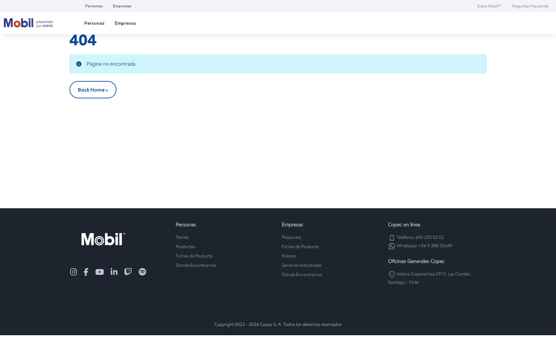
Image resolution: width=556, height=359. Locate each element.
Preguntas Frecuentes (530, 6)
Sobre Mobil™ (489, 6)
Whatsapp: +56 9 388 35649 (424, 245)
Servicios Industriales (302, 265)
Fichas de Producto (194, 256)
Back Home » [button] (93, 89)
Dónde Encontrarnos (196, 265)
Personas (94, 6)
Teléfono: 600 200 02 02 (420, 237)
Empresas (122, 6)
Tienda (182, 237)
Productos (185, 246)
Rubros (289, 256)
